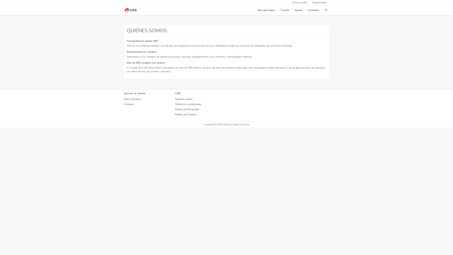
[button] (326, 10)
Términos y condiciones (188, 104)
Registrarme (319, 2)
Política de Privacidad (187, 109)
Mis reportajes (266, 10)
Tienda (284, 10)
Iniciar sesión (300, 2)
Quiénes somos (184, 99)
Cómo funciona (132, 99)
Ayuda (298, 10)
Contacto (313, 10)
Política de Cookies (185, 114)
